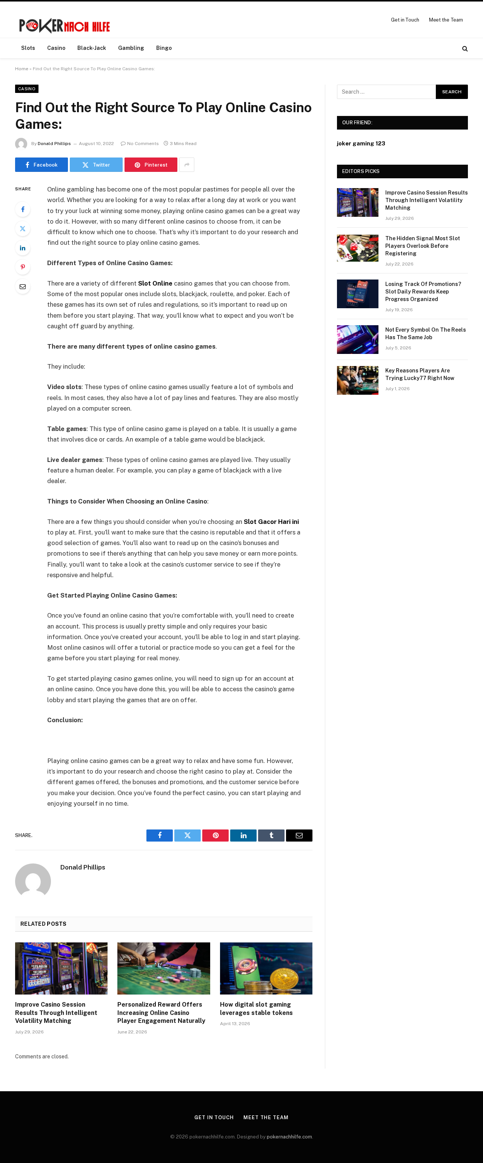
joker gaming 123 (361, 143)
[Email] (22, 286)
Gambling (131, 48)
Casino (56, 48)
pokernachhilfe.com (289, 1137)
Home (21, 68)
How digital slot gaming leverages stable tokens (256, 1008)
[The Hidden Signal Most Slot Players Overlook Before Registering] (357, 248)
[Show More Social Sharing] (186, 165)
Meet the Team (446, 20)
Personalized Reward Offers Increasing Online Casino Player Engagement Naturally (161, 1013)
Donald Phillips (54, 143)
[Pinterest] (22, 267)
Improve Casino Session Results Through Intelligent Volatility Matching (56, 1013)
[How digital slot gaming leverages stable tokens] (266, 968)
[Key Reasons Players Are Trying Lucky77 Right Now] (357, 380)
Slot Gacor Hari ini (271, 521)
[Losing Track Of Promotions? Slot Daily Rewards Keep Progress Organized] (357, 294)
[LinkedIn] (22, 247)
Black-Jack (91, 48)
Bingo (164, 48)
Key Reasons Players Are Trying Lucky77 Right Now (419, 374)
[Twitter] (22, 228)
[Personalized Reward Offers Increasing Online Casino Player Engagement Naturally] (163, 968)
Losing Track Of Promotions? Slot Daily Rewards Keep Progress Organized (423, 291)
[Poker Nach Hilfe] (65, 20)
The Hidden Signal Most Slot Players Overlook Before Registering (422, 245)
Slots (28, 48)
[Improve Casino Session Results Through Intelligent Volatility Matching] (61, 968)
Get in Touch (405, 20)
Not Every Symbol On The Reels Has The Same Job (425, 333)
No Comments (143, 143)
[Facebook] (22, 209)
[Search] (464, 48)
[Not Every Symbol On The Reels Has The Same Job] (357, 339)
